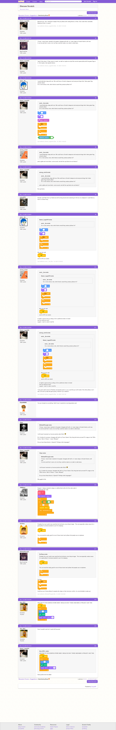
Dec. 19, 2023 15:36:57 (25, 167)
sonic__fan (23, 80)
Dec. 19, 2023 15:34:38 (25, 78)
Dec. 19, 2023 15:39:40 (25, 267)
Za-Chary (22, 523)
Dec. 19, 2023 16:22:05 (25, 521)
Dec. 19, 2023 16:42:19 (25, 626)
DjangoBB (93, 686)
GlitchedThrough (24, 41)
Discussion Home (24, 9)
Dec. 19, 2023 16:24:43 (25, 549)
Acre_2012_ (23, 602)
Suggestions (33, 15)
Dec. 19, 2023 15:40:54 (25, 327)
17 (93, 15)
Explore (35, 1)
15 (90, 15)
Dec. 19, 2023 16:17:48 (25, 485)
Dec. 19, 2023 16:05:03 (25, 400)
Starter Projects (54, 727)
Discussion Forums (24, 15)
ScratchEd (84, 727)
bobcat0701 (23, 197)
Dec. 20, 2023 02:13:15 (25, 646)
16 (91, 15)
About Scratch (21, 727)
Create (28, 1)
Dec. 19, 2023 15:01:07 (25, 38)
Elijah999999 (23, 402)
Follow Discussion (92, 13)
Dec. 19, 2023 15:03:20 (25, 58)
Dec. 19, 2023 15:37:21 (25, 194)
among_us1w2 (23, 150)
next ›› (95, 15)
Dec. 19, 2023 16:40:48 (25, 599)
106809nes (22, 487)
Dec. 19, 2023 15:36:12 (25, 147)
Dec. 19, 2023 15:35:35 (25, 98)
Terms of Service (70, 727)
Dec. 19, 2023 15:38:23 (25, 214)
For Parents (21, 728)
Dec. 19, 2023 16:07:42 (25, 419)
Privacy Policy (69, 728)
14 (88, 15)
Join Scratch (87, 1)
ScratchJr (84, 728)
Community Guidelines (39, 727)
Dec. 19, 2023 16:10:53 (25, 448)
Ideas (41, 1)
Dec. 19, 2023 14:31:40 (25, 18)
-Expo (21, 422)
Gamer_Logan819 (24, 21)
